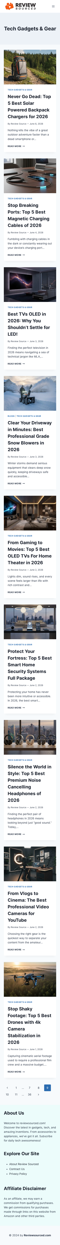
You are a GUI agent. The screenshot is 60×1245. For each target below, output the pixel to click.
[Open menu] (53, 6)
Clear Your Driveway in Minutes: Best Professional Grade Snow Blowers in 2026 (30, 436)
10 (7, 1094)
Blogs (11, 416)
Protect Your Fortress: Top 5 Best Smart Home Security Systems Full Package (30, 665)
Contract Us (17, 1168)
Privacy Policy (18, 1173)
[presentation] (30, 67)
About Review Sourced (24, 1164)
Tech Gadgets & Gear (20, 90)
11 (16, 1094)
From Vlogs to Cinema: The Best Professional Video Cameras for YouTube (28, 907)
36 (29, 1094)
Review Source (18, 123)
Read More (16, 146)
